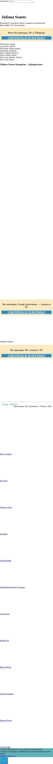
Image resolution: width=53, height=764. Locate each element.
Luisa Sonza (5, 614)
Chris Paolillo (5, 747)
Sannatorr (4, 534)
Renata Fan (4, 641)
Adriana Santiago (7, 694)
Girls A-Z (11, 756)
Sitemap (3, 756)
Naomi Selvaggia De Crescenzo (12, 587)
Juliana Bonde (5, 561)
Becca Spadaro (6, 454)
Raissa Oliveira (6, 720)
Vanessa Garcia (6, 507)
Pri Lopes (4, 481)
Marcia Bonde (5, 667)
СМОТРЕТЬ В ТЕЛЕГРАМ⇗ (26, 37)
